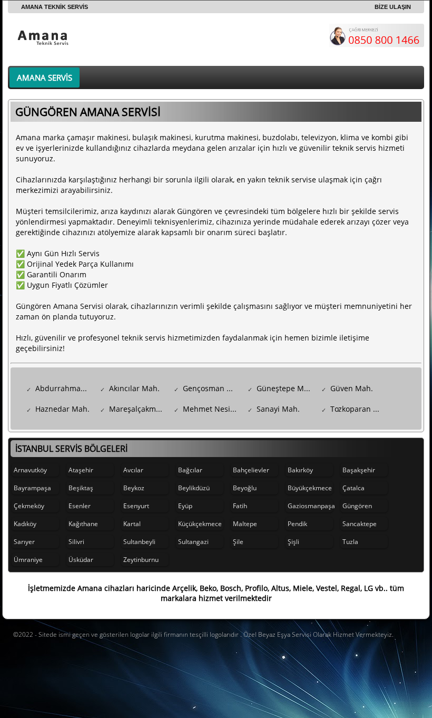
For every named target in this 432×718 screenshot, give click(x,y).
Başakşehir (358, 469)
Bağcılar (190, 469)
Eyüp (185, 505)
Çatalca (353, 487)
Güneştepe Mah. (286, 388)
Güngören (357, 505)
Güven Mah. (351, 388)
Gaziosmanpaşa (310, 505)
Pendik (297, 523)
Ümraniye (28, 559)
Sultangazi (193, 541)
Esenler (79, 505)
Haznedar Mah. (62, 409)
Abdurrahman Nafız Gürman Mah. (65, 388)
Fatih (240, 505)
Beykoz (133, 487)
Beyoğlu (245, 487)
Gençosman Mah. (212, 388)
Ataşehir (80, 469)
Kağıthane (83, 523)
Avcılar (133, 469)
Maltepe (245, 523)
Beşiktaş (80, 487)
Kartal (132, 523)
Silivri (76, 541)
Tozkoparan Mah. (360, 409)
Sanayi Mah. (278, 409)
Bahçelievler (251, 469)
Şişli (293, 541)
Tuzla (350, 541)
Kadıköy (25, 523)
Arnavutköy (30, 469)
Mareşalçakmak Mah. (139, 409)
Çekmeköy (29, 505)
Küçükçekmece (200, 523)
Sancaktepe (359, 523)
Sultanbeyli (139, 541)
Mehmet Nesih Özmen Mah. (212, 409)
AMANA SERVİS (44, 77)
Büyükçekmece (310, 487)
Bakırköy (300, 469)
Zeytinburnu (141, 559)
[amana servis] (45, 36)
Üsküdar (80, 559)
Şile (238, 541)
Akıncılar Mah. (134, 388)
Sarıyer (24, 541)
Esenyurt (136, 505)
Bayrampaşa (32, 487)
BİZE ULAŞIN (393, 7)
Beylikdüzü (194, 487)
